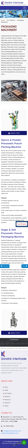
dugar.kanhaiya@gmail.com (9, 433)
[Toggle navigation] (24, 8)
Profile (6, 390)
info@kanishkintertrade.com (12, 431)
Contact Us (8, 403)
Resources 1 (8, 400)
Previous (5, 266)
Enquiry (7, 406)
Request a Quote (15, 133)
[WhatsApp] (24, 442)
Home (3, 20)
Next (24, 266)
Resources (7, 396)
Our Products (8, 393)
